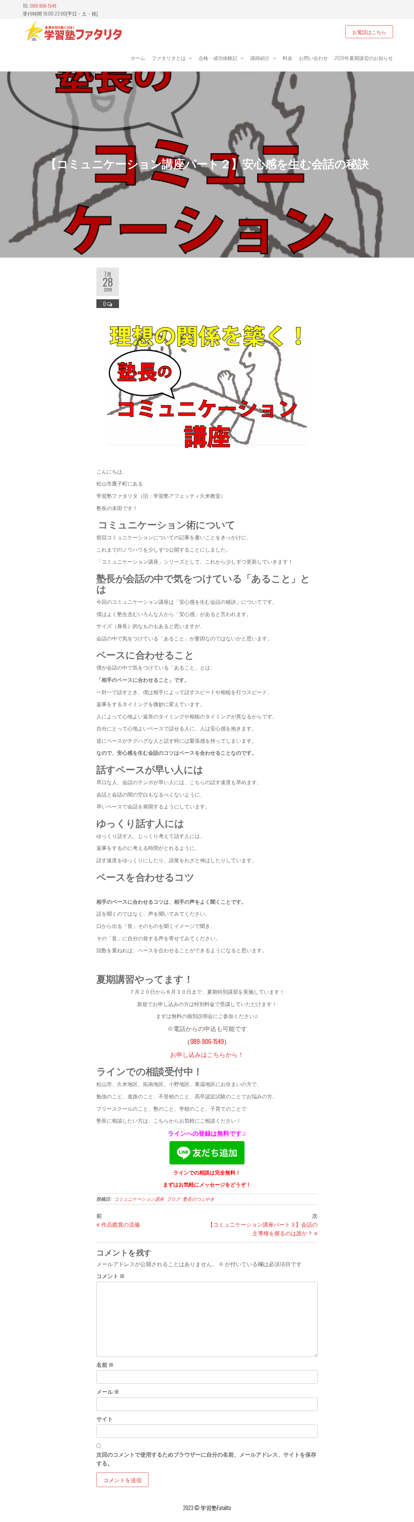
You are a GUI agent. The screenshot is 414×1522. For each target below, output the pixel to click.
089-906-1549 (43, 5)
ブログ (173, 1198)
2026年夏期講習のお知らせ (363, 57)
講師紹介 (260, 57)
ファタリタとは (169, 57)
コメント (110, 1276)
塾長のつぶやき (198, 1198)
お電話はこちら (369, 31)
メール (107, 1391)
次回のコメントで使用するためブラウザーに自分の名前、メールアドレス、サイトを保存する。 (206, 1458)
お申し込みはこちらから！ (207, 1054)
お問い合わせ (313, 57)
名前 (105, 1364)
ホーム (138, 57)
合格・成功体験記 (218, 57)
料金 (287, 57)
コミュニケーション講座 (139, 1198)
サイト (104, 1418)
